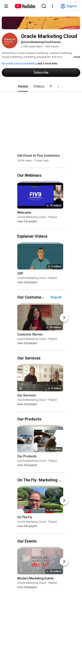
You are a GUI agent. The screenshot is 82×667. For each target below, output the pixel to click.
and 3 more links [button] (47, 63)
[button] (58, 86)
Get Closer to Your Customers (38, 155)
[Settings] (52, 6)
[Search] (43, 6)
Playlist (52, 217)
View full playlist (27, 221)
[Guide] (6, 6)
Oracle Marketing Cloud (31, 217)
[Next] (64, 317)
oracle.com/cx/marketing (21, 63)
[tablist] (41, 86)
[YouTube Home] (24, 6)
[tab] (23, 86)
